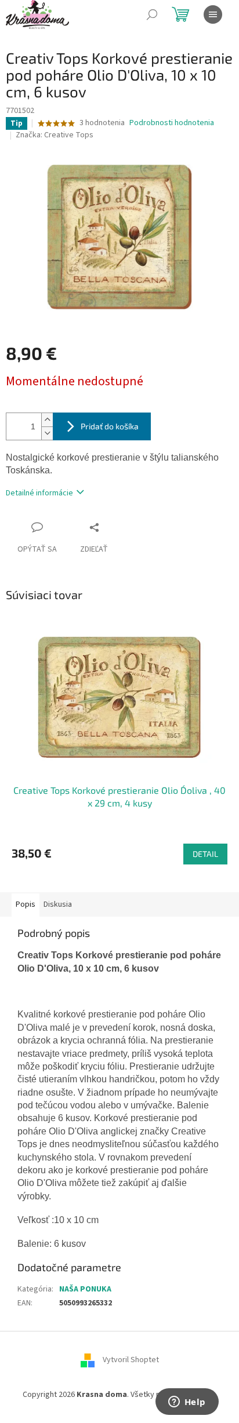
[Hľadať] (152, 14)
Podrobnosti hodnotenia (171, 123)
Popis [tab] (25, 904)
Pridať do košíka (110, 426)
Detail (205, 854)
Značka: (54, 135)
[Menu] (212, 14)
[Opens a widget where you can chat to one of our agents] (187, 1402)
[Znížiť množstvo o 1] (47, 433)
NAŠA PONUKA (85, 1289)
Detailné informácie (39, 493)
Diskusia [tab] (58, 904)
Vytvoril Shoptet (131, 1360)
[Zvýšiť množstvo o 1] (47, 419)
